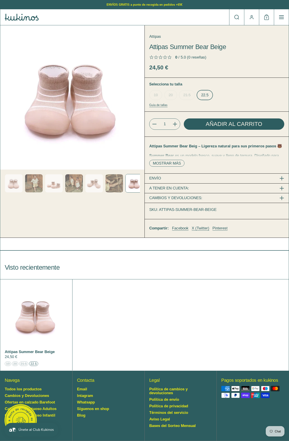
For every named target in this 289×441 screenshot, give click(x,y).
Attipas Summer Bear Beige (36, 325)
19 (156, 95)
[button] (236, 17)
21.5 (187, 95)
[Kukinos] (22, 17)
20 (171, 95)
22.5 (204, 95)
